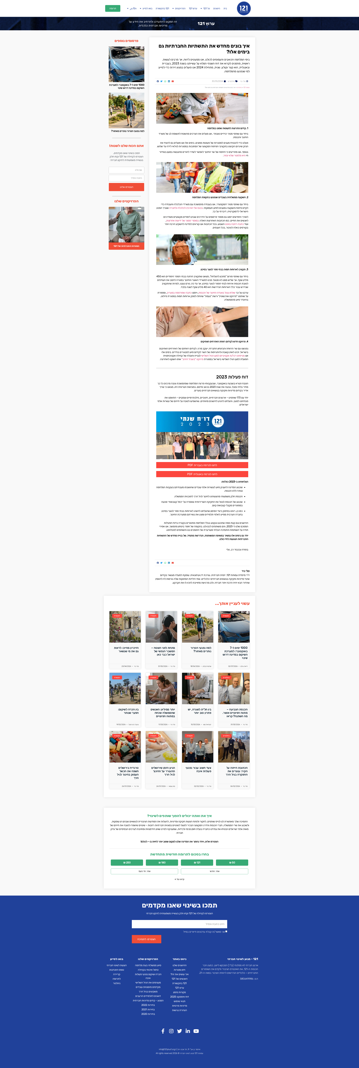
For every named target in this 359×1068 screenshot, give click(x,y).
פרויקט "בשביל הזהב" (192, 359)
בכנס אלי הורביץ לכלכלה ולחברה (186, 207)
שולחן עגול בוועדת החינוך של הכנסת (217, 292)
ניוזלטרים (231, 81)
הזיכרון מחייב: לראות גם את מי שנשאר (126, 649)
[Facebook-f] (163, 1031)
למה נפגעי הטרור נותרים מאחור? (127, 131)
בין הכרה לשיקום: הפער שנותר (128, 711)
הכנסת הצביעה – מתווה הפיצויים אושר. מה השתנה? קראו (235, 713)
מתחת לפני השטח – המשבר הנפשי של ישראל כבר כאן (163, 651)
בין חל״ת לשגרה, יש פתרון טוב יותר (199, 711)
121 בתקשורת (162, 8)
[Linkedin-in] (187, 1031)
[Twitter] (179, 1031)
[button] (112, 8)
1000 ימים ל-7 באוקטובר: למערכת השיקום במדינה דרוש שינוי (126, 86)
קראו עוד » (179, 879)
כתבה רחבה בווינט (234, 224)
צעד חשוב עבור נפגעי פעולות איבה (198, 769)
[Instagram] (171, 1031)
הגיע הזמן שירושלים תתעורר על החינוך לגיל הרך (163, 771)
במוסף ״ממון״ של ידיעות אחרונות (182, 220)
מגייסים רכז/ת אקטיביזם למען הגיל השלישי (223, 355)
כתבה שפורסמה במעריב (179, 292)
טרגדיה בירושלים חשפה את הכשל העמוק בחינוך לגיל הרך (128, 773)
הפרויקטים (180, 8)
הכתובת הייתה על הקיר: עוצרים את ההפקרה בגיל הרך (237, 771)
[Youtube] (196, 1031)
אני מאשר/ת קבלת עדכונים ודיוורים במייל (204, 931)
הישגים (216, 8)
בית (225, 8)
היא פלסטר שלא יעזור (235, 155)
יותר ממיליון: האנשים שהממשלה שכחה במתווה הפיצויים (163, 713)
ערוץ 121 (193, 8)
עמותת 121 (247, 87)
